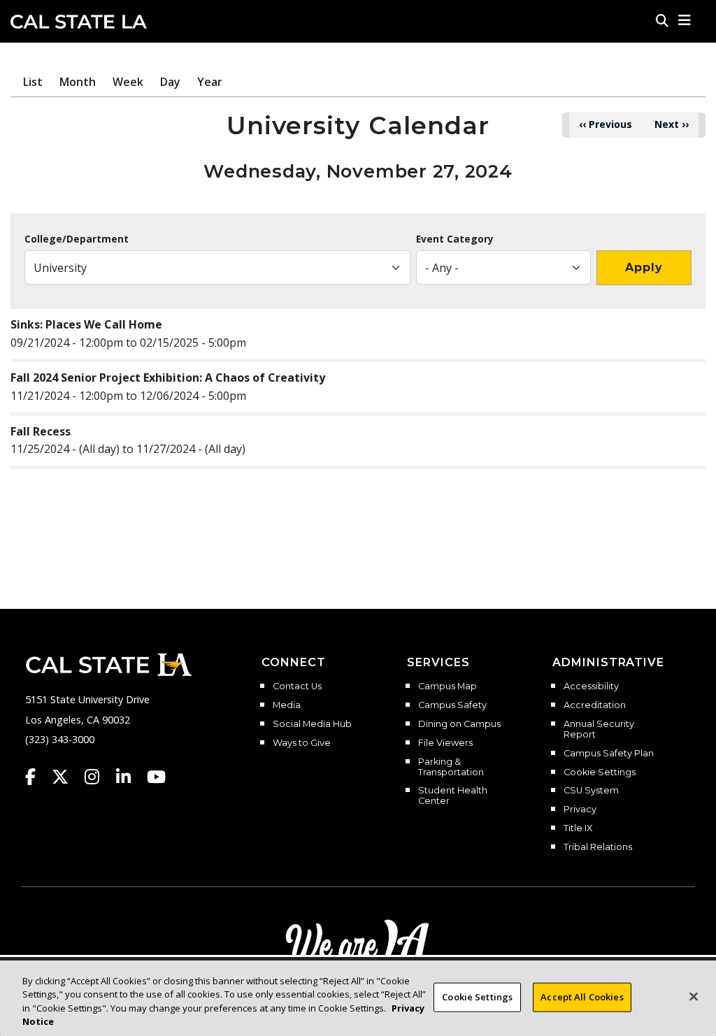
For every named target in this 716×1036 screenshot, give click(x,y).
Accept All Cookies (581, 997)
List (33, 81)
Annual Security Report (599, 729)
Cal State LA (78, 22)
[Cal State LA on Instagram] (99, 776)
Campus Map (447, 686)
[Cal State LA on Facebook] (37, 776)
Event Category (455, 239)
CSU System (591, 791)
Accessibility (591, 686)
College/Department (76, 239)
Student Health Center (452, 796)
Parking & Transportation (451, 767)
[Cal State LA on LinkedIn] (130, 776)
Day (170, 81)
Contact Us (297, 686)
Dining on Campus (459, 724)
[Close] (693, 996)
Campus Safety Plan (609, 753)
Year (209, 81)
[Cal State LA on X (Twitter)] (67, 776)
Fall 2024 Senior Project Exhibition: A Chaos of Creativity (167, 377)
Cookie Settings (600, 772)
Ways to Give (302, 743)
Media (287, 705)
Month (77, 81)
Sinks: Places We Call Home (86, 324)
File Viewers (445, 743)
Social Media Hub (312, 724)
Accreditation (595, 705)
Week (128, 81)
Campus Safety (452, 705)
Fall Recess (40, 431)
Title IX (578, 828)
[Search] (662, 20)
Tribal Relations (598, 847)
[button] (685, 20)
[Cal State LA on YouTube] (156, 776)
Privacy (580, 809)
